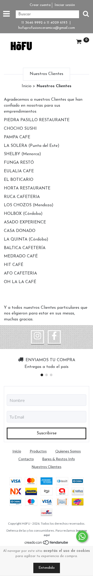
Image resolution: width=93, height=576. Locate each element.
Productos (38, 451)
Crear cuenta (40, 5)
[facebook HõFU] (54, 337)
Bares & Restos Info (58, 459)
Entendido (46, 568)
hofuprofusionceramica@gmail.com (46, 28)
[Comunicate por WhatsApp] (82, 536)
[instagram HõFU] (37, 337)
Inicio (27, 86)
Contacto (26, 459)
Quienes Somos (68, 451)
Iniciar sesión (65, 5)
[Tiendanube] (46, 543)
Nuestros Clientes (46, 466)
